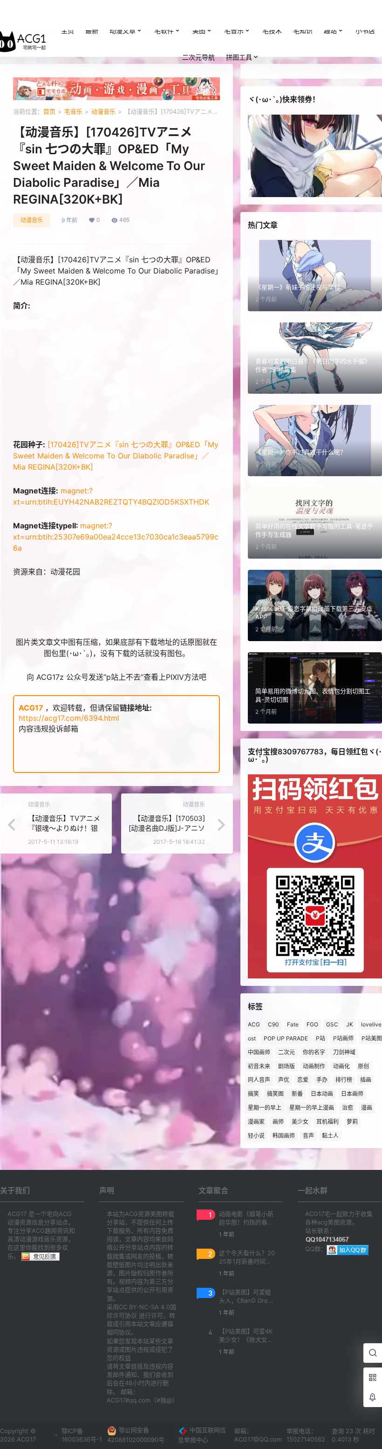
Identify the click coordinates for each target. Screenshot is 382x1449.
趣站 (330, 30)
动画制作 (314, 1066)
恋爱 (302, 1079)
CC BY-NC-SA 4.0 (144, 1307)
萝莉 (352, 1121)
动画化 (341, 1066)
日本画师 (352, 1093)
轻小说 (256, 1135)
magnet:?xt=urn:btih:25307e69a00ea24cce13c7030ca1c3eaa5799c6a (115, 537)
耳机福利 (327, 1121)
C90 (273, 1024)
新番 (297, 1093)
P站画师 (343, 1038)
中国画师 (259, 1052)
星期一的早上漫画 (311, 1107)
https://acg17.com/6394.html (69, 718)
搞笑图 (275, 1093)
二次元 (286, 1052)
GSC (332, 1024)
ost (252, 1038)
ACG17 (31, 707)
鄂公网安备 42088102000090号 (135, 1434)
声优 (283, 1079)
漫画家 (256, 1121)
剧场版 (286, 1066)
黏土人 (330, 1135)
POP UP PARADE (286, 1038)
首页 (49, 111)
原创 (363, 1066)
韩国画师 (284, 1135)
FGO (312, 1024)
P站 (320, 1038)
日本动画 (322, 1093)
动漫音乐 (103, 111)
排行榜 (343, 1079)
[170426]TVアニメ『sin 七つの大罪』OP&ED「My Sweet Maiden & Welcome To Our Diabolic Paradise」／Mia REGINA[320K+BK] (115, 456)
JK (349, 1024)
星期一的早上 (264, 1107)
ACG (254, 1024)
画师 (278, 1121)
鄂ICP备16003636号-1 (81, 1435)
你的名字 (314, 1052)
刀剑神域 (344, 1052)
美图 (198, 30)
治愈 (347, 1107)
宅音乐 (234, 30)
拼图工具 (239, 57)
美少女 (300, 1121)
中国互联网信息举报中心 (202, 1434)
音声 (308, 1135)
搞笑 (253, 1093)
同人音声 (259, 1079)
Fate (293, 1024)
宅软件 (164, 30)
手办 (321, 1079)
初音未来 (259, 1066)
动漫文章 (122, 30)
